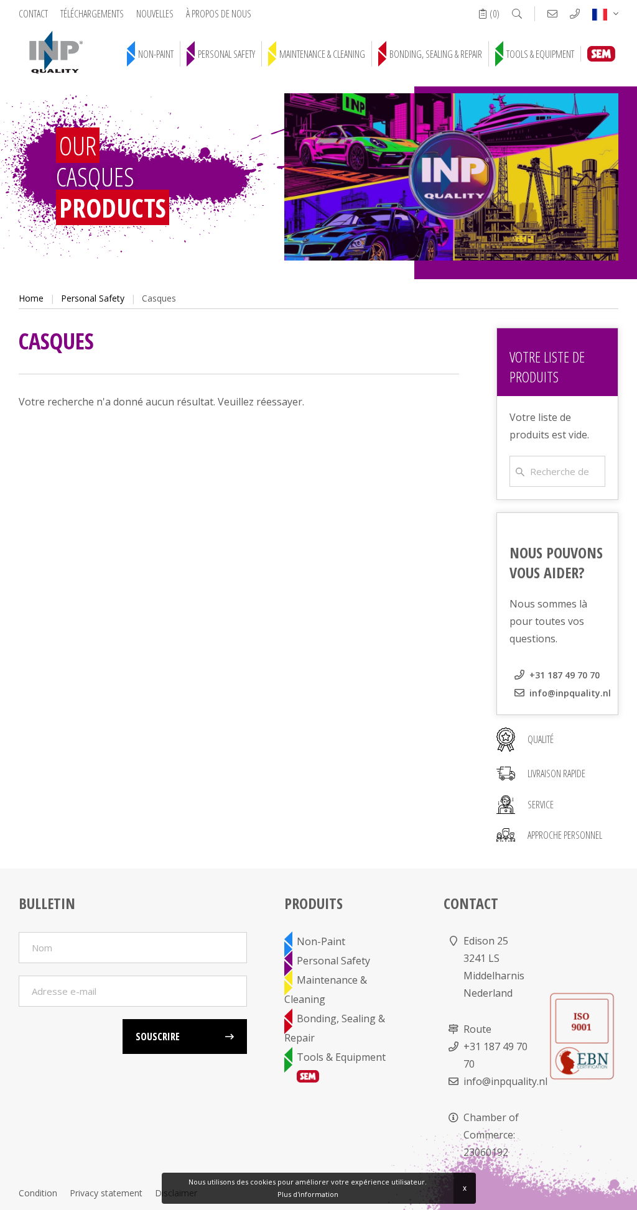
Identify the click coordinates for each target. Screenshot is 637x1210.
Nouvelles (155, 14)
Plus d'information (307, 1194)
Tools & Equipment (540, 54)
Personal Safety (226, 54)
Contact (33, 14)
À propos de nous (218, 14)
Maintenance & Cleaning (322, 54)
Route (477, 1029)
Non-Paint (156, 54)
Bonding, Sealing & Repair (435, 54)
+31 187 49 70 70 (564, 675)
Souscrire (158, 1036)
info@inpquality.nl (570, 693)
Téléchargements (92, 14)
